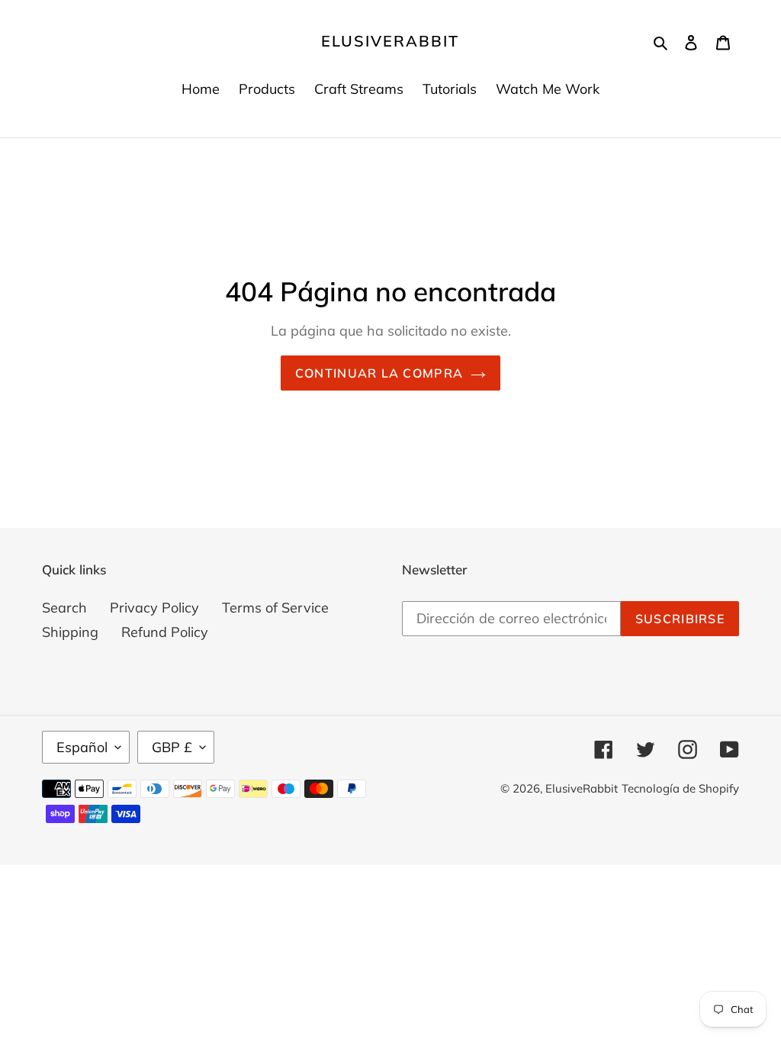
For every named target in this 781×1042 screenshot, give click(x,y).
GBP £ (172, 747)
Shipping (70, 632)
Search (64, 607)
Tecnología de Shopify (680, 788)
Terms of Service (275, 607)
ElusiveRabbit (390, 41)
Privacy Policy (154, 607)
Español (82, 747)
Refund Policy (164, 632)
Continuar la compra (379, 373)
